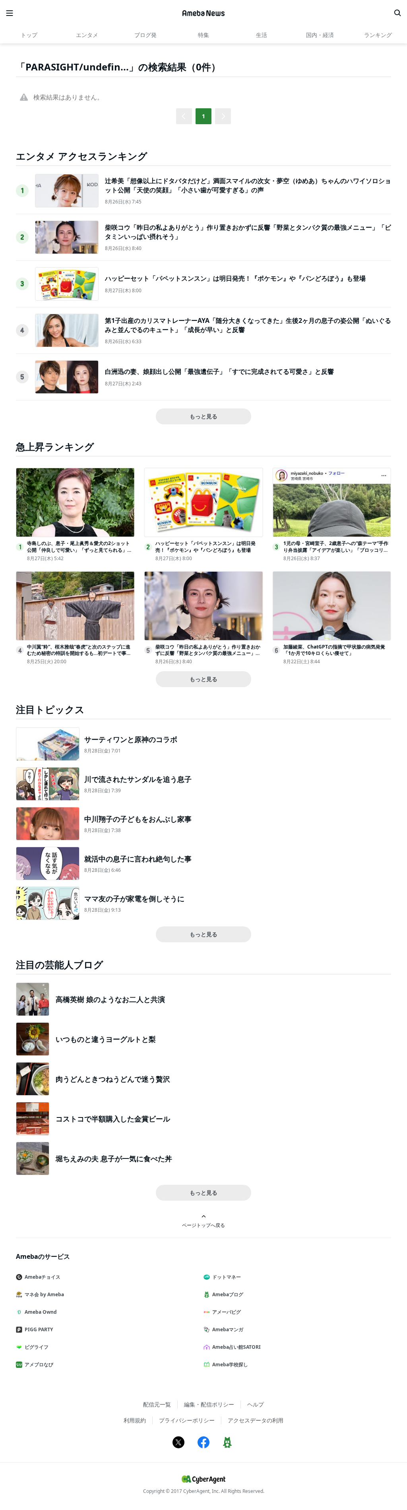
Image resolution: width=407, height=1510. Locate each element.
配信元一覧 (157, 1404)
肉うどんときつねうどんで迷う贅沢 (113, 1079)
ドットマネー (226, 1277)
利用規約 (135, 1420)
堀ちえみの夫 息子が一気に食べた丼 (114, 1158)
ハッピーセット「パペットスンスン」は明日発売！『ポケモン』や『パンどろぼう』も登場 (235, 278)
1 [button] (203, 116)
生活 (261, 35)
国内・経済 (320, 35)
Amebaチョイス (42, 1277)
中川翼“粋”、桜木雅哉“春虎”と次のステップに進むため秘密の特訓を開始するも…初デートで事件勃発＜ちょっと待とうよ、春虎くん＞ (79, 653)
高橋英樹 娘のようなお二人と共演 (110, 999)
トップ (29, 35)
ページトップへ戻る (203, 1225)
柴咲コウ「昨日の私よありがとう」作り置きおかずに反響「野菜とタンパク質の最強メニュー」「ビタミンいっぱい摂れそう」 (207, 653)
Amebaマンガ (227, 1329)
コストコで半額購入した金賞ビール (113, 1118)
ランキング (378, 35)
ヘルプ (255, 1404)
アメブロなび (39, 1364)
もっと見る (203, 416)
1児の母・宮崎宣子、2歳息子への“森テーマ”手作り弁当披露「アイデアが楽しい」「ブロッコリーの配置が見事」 (335, 550)
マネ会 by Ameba (44, 1294)
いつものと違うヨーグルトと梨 (106, 1039)
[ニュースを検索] (397, 13)
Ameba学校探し (230, 1364)
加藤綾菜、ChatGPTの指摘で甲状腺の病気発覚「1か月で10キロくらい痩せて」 (334, 650)
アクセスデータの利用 (255, 1420)
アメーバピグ (226, 1312)
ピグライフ (36, 1347)
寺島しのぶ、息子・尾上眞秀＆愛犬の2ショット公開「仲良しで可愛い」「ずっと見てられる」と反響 (79, 550)
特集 (203, 35)
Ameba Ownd (41, 1312)
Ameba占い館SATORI (236, 1347)
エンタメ (87, 35)
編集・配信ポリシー (209, 1404)
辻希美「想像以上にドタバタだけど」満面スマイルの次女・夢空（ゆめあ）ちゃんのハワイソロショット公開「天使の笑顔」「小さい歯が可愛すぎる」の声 (248, 185)
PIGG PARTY (39, 1329)
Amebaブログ (227, 1294)
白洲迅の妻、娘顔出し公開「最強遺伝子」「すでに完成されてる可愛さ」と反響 (219, 371)
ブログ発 (145, 35)
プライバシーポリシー (187, 1420)
